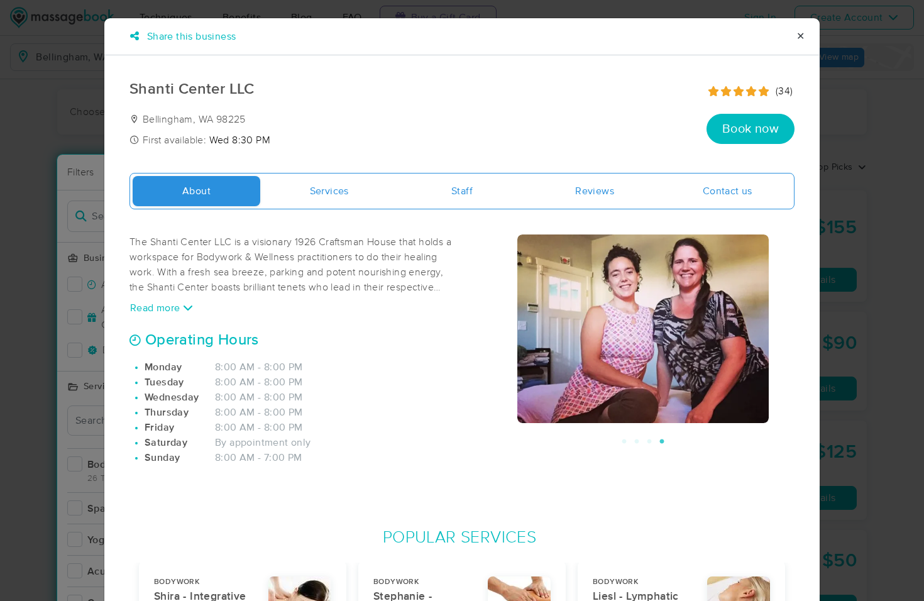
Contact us (727, 191)
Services (329, 191)
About (196, 191)
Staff (462, 191)
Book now (750, 129)
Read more (156, 308)
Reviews (594, 191)
